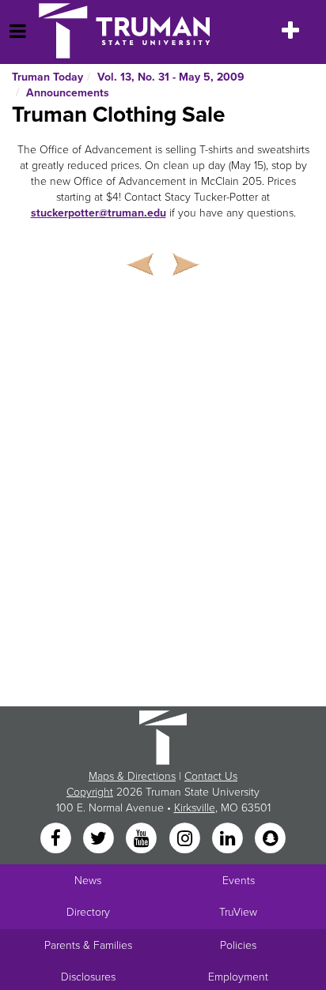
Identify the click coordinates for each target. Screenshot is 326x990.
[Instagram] (186, 839)
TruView (238, 912)
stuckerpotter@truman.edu (98, 213)
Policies (238, 945)
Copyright (89, 792)
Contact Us (210, 776)
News (87, 880)
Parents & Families (88, 945)
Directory (88, 912)
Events (238, 880)
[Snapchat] (270, 839)
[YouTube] (143, 839)
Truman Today (47, 77)
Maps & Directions (132, 776)
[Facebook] (57, 839)
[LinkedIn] (228, 839)
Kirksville (194, 808)
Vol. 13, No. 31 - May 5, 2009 (170, 77)
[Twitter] (99, 839)
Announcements (67, 93)
